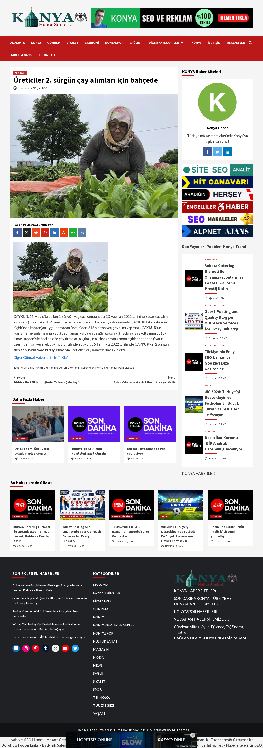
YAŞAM (99, 713)
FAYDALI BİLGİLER (215, 305)
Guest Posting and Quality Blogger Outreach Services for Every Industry (50, 600)
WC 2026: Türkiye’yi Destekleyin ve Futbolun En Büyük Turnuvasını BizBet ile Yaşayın (222, 403)
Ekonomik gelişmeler (81, 367)
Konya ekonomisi (106, 367)
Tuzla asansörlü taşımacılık (232, 739)
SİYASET (73, 43)
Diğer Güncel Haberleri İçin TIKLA (40, 357)
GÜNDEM (53, 43)
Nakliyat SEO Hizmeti (27, 739)
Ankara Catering (60, 739)
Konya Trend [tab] (234, 246)
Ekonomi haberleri (55, 367)
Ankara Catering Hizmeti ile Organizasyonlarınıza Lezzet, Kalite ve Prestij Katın (224, 277)
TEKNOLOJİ (102, 697)
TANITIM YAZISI (21, 55)
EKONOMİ (92, 43)
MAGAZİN (101, 649)
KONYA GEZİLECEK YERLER (114, 625)
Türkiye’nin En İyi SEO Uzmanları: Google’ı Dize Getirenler (130, 531)
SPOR (208, 385)
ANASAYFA (17, 43)
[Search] (250, 42)
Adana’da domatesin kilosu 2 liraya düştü (144, 379)
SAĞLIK (135, 43)
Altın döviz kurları (32, 367)
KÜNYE (196, 43)
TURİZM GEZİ (103, 705)
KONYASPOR (114, 43)
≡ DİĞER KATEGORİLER (162, 43)
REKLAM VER (236, 43)
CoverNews (156, 730)
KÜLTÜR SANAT (105, 641)
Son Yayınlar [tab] (193, 246)
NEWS (98, 665)
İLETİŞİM (214, 43)
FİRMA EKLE (47, 55)
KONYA (36, 43)
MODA (98, 657)
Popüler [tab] (213, 246)
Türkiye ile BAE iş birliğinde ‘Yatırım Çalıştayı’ (46, 379)
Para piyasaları (127, 367)
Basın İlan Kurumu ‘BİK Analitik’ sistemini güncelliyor (223, 443)
